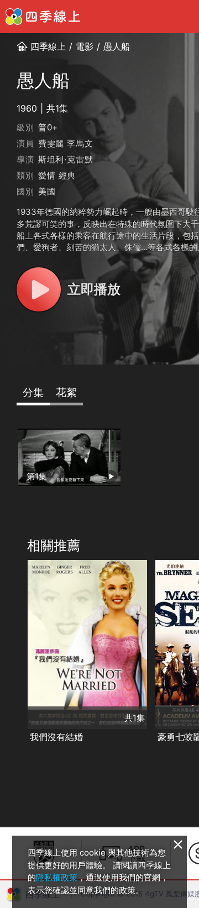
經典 (67, 175)
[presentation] (11, 652)
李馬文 (80, 143)
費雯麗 (51, 143)
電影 (84, 46)
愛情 (47, 175)
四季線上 (48, 46)
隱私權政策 (56, 877)
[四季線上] (43, 16)
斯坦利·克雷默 (65, 159)
